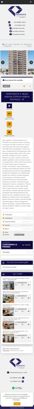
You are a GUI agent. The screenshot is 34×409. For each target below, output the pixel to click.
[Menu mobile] (2, 2)
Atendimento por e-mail (18, 372)
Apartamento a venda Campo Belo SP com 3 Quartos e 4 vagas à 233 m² (15, 331)
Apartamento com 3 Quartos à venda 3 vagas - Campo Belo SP (16, 305)
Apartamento (28, 44)
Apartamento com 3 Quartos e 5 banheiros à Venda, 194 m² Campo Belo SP (15, 292)
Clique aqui (6, 350)
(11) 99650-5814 (20, 22)
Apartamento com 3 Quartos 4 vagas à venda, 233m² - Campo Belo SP (16, 279)
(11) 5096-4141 (20, 25)
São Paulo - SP (18, 44)
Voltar (30, 46)
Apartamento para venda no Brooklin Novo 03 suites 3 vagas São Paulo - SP (16, 318)
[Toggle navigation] (31, 2)
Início (5, 44)
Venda (10, 44)
